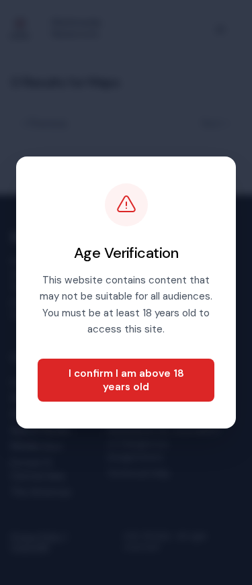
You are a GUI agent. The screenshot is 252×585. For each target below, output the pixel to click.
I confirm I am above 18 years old (126, 380)
